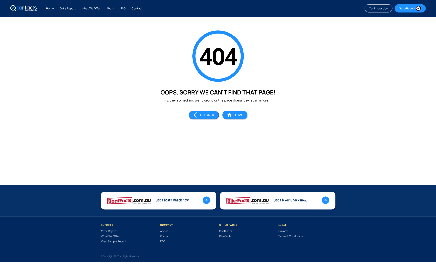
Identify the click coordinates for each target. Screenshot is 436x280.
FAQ (123, 8)
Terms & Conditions (290, 236)
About (110, 8)
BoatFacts (225, 231)
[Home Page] (23, 8)
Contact (137, 8)
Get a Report (68, 8)
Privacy (283, 231)
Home (50, 8)
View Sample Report (113, 241)
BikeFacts (225, 236)
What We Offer (91, 8)
